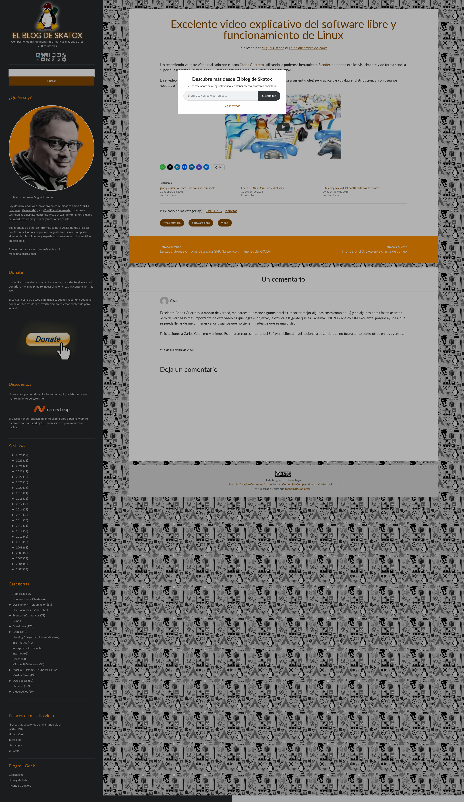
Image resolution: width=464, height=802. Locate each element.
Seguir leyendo (232, 106)
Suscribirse (269, 95)
